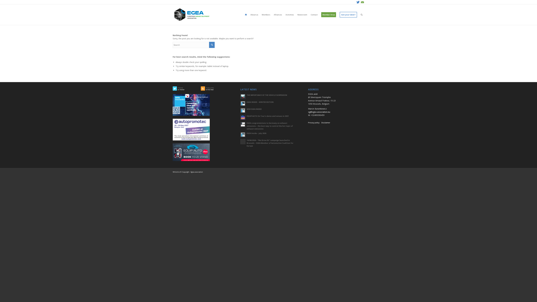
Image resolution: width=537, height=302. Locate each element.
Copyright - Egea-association (192, 172)
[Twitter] (358, 2)
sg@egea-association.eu (319, 112)
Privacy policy (314, 122)
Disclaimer (325, 122)
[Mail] (362, 2)
